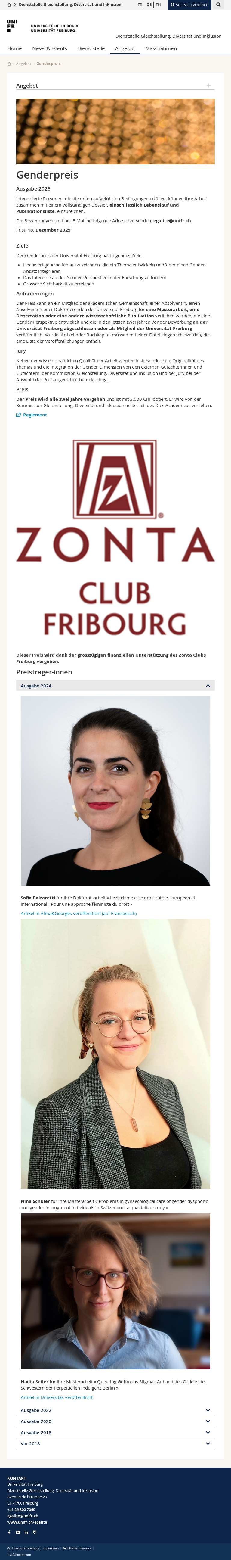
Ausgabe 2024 (36, 686)
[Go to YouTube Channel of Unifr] (18, 1532)
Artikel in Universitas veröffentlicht (57, 1397)
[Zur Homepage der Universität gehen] (43, 26)
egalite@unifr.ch (22, 1515)
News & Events (49, 48)
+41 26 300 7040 (21, 1509)
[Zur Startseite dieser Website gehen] (9, 64)
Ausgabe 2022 (36, 1410)
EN (158, 4)
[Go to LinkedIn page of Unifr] (26, 1532)
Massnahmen (161, 48)
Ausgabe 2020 (36, 1421)
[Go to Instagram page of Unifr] (34, 1532)
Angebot (125, 48)
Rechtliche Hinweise (76, 1548)
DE (149, 4)
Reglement (35, 415)
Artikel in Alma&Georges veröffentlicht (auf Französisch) (79, 913)
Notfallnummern (19, 1555)
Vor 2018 (30, 1443)
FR (140, 4)
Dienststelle (91, 48)
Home (14, 48)
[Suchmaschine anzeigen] (218, 4)
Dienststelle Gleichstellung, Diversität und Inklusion (70, 4)
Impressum (51, 1548)
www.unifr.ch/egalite (27, 1522)
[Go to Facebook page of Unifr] (9, 1532)
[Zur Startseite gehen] (9, 4)
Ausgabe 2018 (36, 1432)
